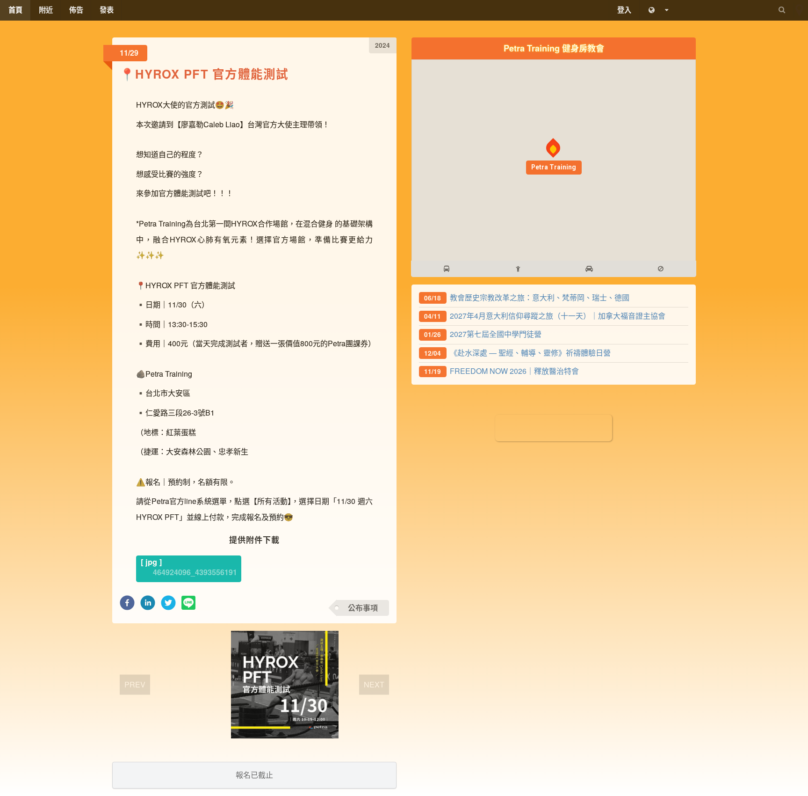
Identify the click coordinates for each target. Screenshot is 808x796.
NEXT (374, 684)
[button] (127, 605)
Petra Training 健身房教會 (554, 48)
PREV (134, 684)
